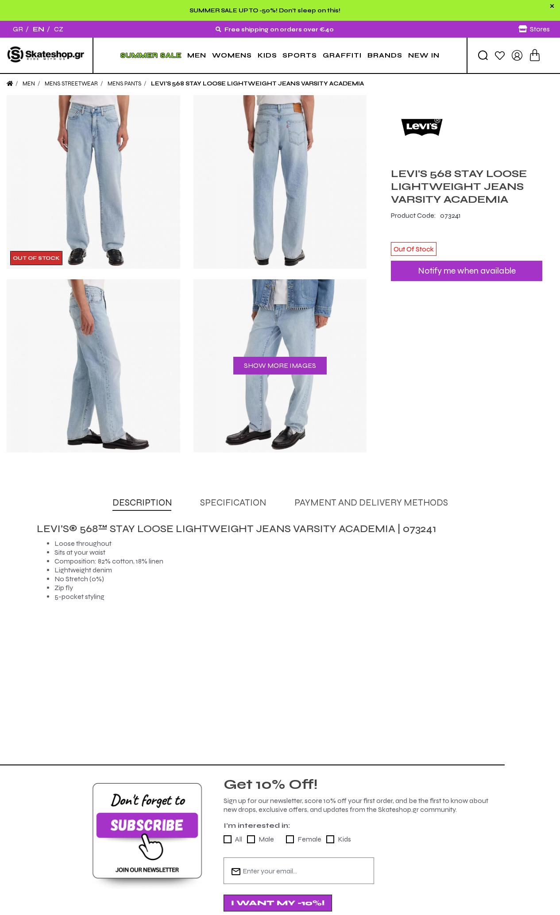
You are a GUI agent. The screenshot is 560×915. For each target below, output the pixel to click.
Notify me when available (467, 270)
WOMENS (232, 55)
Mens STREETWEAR (71, 83)
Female (309, 839)
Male (266, 839)
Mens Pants (124, 83)
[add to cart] (534, 55)
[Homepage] (10, 83)
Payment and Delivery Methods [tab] (371, 502)
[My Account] (517, 54)
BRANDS (384, 55)
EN (38, 29)
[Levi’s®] (466, 126)
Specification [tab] (233, 502)
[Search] (483, 55)
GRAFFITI (342, 55)
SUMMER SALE (151, 55)
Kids (344, 839)
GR (18, 29)
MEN (196, 55)
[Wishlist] (500, 55)
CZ (58, 29)
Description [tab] (142, 502)
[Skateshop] (46, 55)
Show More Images (280, 365)
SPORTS (299, 55)
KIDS (267, 55)
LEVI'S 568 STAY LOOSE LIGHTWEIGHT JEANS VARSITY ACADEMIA (257, 83)
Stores (540, 29)
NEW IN (424, 55)
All (238, 839)
